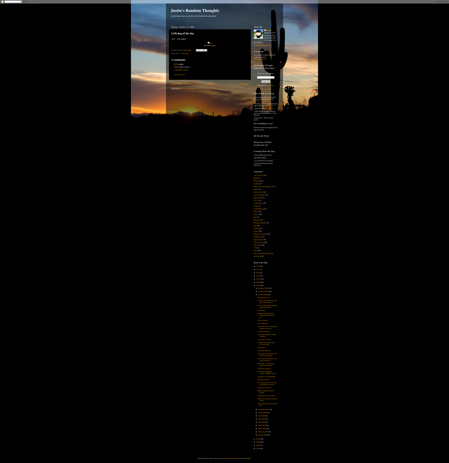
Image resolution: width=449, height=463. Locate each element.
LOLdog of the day (264, 331)
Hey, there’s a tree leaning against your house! (266, 364)
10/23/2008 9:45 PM (181, 70)
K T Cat (176, 64)
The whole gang (263, 323)
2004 (258, 448)
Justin (269, 30)
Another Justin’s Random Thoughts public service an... (266, 315)
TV (255, 248)
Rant (255, 225)
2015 (258, 266)
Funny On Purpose (260, 195)
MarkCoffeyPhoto (231, 458)
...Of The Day (184, 53)
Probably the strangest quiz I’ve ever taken (266, 343)
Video (256, 251)
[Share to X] (201, 50)
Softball (256, 228)
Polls (255, 217)
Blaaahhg (257, 181)
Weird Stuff (257, 256)
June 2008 (261, 419)
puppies (213, 45)
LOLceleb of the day (264, 350)
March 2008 (262, 428)
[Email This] (197, 50)
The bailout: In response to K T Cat (268, 405)
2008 (258, 285)
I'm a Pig (256, 200)
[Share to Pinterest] (206, 50)
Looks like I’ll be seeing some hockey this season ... (267, 327)
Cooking (256, 184)
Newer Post (176, 83)
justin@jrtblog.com (260, 59)
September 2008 (263, 409)
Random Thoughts (260, 223)
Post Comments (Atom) (188, 89)
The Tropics (257, 245)
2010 (258, 279)
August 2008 (262, 413)
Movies (256, 211)
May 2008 (261, 422)
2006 (258, 442)
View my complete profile (262, 45)
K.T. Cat (271, 108)
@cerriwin (257, 101)
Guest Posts (257, 198)
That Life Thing (259, 242)
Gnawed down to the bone (266, 395)
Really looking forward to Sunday (266, 392)
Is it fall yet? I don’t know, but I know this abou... (267, 359)
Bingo (256, 178)
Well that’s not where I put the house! (267, 400)
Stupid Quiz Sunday (260, 234)
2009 (258, 282)
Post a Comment (179, 74)
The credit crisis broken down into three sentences (267, 354)
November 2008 (263, 291)
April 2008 (262, 425)
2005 (258, 445)
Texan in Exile (258, 239)
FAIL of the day (263, 320)
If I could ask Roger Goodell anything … (267, 335)
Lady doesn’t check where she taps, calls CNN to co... (267, 301)
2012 (258, 273)
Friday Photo (258, 192)
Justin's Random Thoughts (195, 10)
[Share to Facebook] (204, 50)
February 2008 (263, 432)
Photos (256, 214)
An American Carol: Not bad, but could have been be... (267, 384)
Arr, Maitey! (262, 310)
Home (210, 83)
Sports (256, 231)
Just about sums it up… (265, 339)
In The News (258, 203)
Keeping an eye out (264, 297)
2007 (258, 439)
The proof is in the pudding (266, 376)
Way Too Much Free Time (262, 253)
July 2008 (261, 416)
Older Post (243, 83)
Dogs (255, 189)
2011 (258, 276)
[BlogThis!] (199, 50)
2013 (258, 269)
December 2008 (263, 288)
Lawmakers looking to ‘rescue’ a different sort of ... (268, 372)
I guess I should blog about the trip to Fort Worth (267, 306)
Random (256, 220)
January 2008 (262, 435)
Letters (256, 206)
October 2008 (262, 295)
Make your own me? (264, 388)
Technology (257, 237)
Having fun (261, 347)
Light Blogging (259, 209)
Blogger (248, 458)
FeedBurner (270, 85)
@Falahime (270, 105)
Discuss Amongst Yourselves (263, 186)
